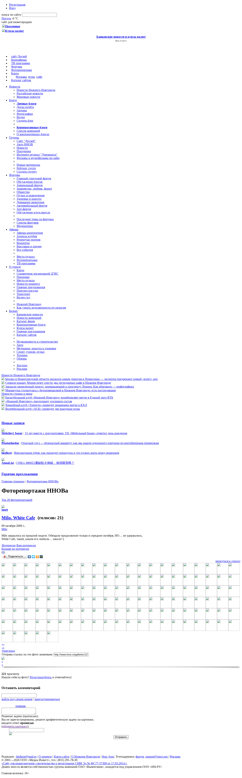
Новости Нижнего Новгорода (36, 90)
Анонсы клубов (27, 236)
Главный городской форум (34, 178)
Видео (21, 117)
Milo (4, 529)
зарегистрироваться (47, 699)
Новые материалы (28, 164)
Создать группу (27, 171)
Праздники (24, 151)
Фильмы (21, 76)
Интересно (9, 545)
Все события (25, 249)
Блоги (13, 100)
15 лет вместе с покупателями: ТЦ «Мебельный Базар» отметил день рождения (76, 433)
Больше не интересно (15, 548)
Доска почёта (25, 107)
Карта (15, 73)
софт (39, 76)
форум (140, 756)
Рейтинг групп (26, 168)
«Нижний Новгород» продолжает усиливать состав (38, 401)
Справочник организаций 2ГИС (37, 273)
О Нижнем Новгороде (85, 756)
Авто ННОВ (25, 144)
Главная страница (13, 481)
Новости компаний (29, 317)
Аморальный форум (30, 185)
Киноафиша (19, 59)
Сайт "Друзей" (26, 141)
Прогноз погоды (27, 290)
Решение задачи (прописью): (20, 716)
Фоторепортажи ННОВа (42, 481)
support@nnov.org (156, 756)
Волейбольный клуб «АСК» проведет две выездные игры (42, 408)
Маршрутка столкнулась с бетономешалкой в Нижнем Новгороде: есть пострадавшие (60, 390)
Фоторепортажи (21, 70)
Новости (14, 86)
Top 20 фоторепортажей (17, 499)
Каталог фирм (26, 321)
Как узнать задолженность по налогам (41, 307)
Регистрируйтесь (41, 677)
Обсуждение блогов (30, 181)
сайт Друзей (19, 56)
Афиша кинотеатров (30, 232)
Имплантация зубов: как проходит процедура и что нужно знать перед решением (66, 452)
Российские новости (30, 93)
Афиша (13, 229)
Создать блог (25, 120)
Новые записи (13, 423)
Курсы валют (25, 328)
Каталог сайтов (21, 80)
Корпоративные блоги (31, 324)
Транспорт (23, 294)
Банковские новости (30, 314)
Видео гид (23, 297)
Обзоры (22, 358)
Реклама (22, 368)
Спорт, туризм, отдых (31, 351)
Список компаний (28, 130)
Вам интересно (26, 545)
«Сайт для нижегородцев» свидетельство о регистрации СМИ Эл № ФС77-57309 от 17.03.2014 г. (64, 763)
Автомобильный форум (32, 205)
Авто (20, 345)
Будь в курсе (121, 40)
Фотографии (25, 113)
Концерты (23, 243)
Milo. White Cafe (18, 517)
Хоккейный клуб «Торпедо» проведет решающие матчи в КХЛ (46, 405)
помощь (21, 706)
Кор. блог (108, 756)
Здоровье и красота (29, 198)
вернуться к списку (228, 561)
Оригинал (8, 650)
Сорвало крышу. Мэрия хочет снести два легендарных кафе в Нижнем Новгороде (58, 382)
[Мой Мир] (41, 556)
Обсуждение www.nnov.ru (33, 212)
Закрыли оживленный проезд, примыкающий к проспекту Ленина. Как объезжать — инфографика (69, 386)
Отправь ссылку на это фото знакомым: (27, 654)
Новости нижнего (28, 283)
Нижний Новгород (29, 304)
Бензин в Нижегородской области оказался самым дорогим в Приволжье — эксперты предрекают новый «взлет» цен (81, 379)
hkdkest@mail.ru (26, 756)
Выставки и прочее (29, 246)
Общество (23, 192)
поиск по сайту (11, 14)
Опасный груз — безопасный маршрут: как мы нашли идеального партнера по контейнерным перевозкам (90, 443)
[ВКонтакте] (29, 556)
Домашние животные (30, 202)
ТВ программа (20, 63)
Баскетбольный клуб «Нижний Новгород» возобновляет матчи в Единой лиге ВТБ (59, 397)
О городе (15, 266)
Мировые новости (28, 96)
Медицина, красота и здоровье (36, 348)
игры (31, 76)
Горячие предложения (31, 287)
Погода (6, 18)
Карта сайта (61, 756)
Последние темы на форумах (35, 219)
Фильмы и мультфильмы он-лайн (38, 158)
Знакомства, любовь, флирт (34, 188)
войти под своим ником (17, 699)
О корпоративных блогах (33, 134)
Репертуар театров (28, 239)
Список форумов (28, 222)
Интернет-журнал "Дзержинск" (37, 154)
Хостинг (22, 365)
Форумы (16, 66)
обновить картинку (14, 726)
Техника (22, 355)
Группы (14, 137)
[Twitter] (33, 556)
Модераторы (25, 226)
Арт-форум (24, 209)
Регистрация (17, 4)
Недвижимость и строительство (37, 341)
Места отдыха (26, 256)
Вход (12, 8)
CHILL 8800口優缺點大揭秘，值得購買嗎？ (45, 462)
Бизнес (13, 311)
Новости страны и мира (17, 393)
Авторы (22, 110)
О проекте (45, 756)
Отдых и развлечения (30, 195)
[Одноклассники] (37, 556)
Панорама (23, 277)
